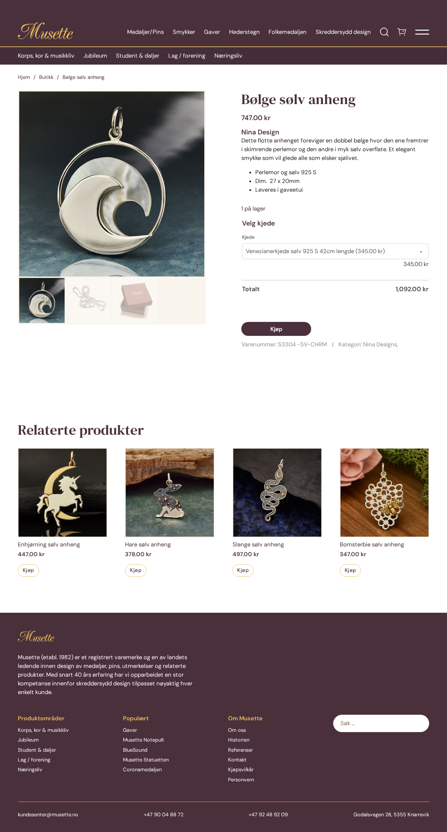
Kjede (248, 237)
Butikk (46, 77)
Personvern (241, 779)
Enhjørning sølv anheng (49, 544)
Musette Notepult (143, 739)
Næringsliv (228, 55)
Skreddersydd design (343, 32)
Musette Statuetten (146, 759)
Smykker (184, 32)
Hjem (24, 77)
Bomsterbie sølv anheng (372, 544)
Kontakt (237, 759)
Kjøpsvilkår (241, 769)
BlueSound (135, 749)
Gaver (212, 32)
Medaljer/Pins (145, 32)
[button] (195, 101)
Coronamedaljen (142, 769)
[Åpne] (422, 32)
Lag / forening (186, 55)
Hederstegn (244, 32)
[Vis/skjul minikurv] (401, 32)
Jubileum (95, 55)
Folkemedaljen (288, 32)
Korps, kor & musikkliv (46, 55)
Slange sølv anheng (258, 544)
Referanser (240, 749)
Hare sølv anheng (148, 544)
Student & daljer (137, 55)
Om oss (237, 730)
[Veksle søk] (384, 32)
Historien (238, 739)
